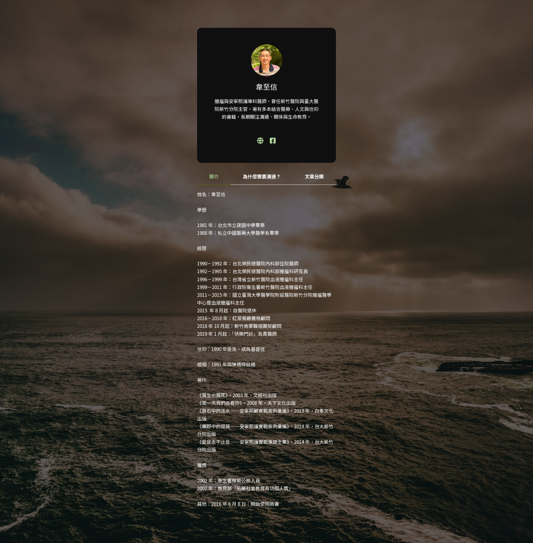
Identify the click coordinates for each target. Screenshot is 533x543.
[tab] (214, 176)
